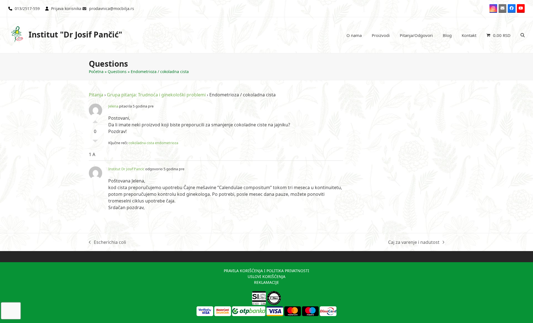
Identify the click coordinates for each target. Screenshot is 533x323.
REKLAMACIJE (266, 282)
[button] (498, 35)
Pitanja (96, 95)
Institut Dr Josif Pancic (126, 168)
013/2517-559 (27, 8)
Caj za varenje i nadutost (413, 242)
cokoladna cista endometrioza (153, 142)
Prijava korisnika (66, 8)
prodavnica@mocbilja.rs (111, 8)
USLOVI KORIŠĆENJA (266, 276)
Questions (117, 71)
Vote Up (95, 120)
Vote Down (95, 142)
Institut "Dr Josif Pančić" (75, 34)
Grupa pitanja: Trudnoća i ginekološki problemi (156, 95)
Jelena (113, 106)
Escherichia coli (107, 242)
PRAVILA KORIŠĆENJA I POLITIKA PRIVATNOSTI (266, 270)
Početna (96, 71)
